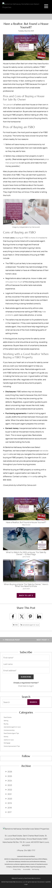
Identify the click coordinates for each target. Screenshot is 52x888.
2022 (9, 789)
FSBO (16, 625)
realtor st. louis (9, 740)
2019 (9, 803)
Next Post (42, 640)
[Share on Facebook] (13, 616)
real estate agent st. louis (30, 625)
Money (6, 737)
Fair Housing (35, 869)
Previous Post (12, 640)
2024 (9, 780)
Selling (6, 721)
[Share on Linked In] (39, 616)
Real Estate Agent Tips (11, 733)
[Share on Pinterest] (30, 616)
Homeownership (9, 730)
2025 (9, 776)
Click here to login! (26, 686)
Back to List (25, 595)
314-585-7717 (29, 850)
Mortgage (7, 743)
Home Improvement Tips (12, 746)
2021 (9, 794)
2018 (9, 807)
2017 (9, 812)
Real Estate (7, 717)
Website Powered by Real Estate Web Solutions (26, 878)
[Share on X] (21, 616)
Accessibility (26, 869)
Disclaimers (41, 882)
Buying (6, 724)
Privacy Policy (17, 869)
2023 (9, 785)
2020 (9, 798)
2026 (9, 771)
